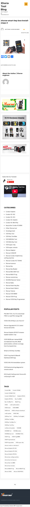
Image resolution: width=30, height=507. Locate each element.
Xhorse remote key (12, 277)
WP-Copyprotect (18, 505)
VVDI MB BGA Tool (11, 239)
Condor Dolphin (10, 211)
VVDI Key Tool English (19, 416)
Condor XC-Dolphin (11, 220)
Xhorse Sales (10, 283)
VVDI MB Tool (8, 431)
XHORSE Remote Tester (13, 280)
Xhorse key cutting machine (12, 457)
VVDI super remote (11, 247)
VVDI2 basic (8, 407)
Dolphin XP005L (9, 399)
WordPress (10, 500)
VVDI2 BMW (16, 407)
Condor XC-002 (10, 214)
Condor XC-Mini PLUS (10, 393)
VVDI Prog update (9, 442)
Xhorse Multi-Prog (11, 274)
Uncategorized (10, 231)
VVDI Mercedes (17, 431)
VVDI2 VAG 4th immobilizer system (14, 362)
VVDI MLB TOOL (19, 433)
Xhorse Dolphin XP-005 (11, 448)
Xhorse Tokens (10, 291)
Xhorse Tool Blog (5, 6)
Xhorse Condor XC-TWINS (14, 260)
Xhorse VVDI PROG (18, 471)
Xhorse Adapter (11, 250)
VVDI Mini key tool (9, 433)
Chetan (11, 505)
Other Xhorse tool (11, 228)
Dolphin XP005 (21, 396)
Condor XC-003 (10, 217)
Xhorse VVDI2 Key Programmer (15, 299)
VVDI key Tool (8, 416)
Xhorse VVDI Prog (11, 296)
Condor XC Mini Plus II (10, 396)
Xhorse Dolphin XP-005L (11, 451)
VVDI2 (6, 404)
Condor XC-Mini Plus (12, 222)
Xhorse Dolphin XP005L (11, 454)
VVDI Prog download (10, 439)
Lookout (17, 500)
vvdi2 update (8, 413)
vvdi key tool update (10, 428)
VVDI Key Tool (10, 233)
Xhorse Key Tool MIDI (10, 462)
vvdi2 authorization (14, 404)
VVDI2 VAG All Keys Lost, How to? (14, 321)
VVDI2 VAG (16, 413)
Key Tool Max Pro (9, 402)
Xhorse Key (9, 266)
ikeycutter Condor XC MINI (14, 225)
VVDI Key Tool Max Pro (10, 422)
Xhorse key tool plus (10, 465)
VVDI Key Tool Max (11, 236)
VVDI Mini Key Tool (11, 242)
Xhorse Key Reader (11, 269)
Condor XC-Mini (16, 390)
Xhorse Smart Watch (12, 288)
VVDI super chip (10, 245)
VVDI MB (19, 428)
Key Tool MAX (18, 399)
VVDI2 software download (18, 410)
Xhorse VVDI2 (8, 471)
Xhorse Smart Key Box (12, 285)
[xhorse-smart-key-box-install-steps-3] (15, 45)
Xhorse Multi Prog (20, 468)
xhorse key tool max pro (11, 460)
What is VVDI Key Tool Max (12, 351)
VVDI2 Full (7, 410)
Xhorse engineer (15, 29)
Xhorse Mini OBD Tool (12, 272)
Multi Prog (17, 402)
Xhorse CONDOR (11, 253)
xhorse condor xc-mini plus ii (12, 445)
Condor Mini (8, 390)
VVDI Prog (7, 436)
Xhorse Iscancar (11, 263)
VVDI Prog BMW (16, 436)
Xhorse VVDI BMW (11, 294)
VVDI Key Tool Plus (9, 425)
